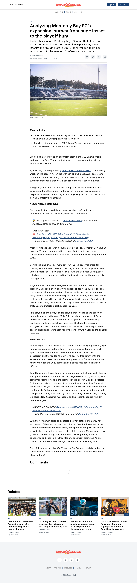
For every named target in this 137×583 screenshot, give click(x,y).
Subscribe (123, 5)
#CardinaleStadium (72, 220)
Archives (57, 568)
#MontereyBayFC (41, 237)
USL (61, 12)
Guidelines (68, 568)
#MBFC (54, 237)
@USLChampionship (79, 234)
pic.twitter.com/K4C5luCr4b (46, 410)
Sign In (111, 5)
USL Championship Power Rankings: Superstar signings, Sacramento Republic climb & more (114, 525)
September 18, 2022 (88, 414)
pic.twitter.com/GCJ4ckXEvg (73, 237)
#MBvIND (77, 407)
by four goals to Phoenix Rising (75, 170)
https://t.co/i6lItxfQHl (46, 234)
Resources (78, 12)
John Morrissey (36, 55)
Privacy (78, 568)
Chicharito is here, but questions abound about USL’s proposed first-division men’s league (82, 525)
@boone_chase (64, 407)
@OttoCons (63, 234)
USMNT (68, 12)
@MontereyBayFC (93, 407)
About (48, 568)
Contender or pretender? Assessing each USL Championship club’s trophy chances (20, 525)
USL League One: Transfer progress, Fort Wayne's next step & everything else (53, 524)
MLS (56, 12)
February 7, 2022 (83, 241)
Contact (87, 568)
